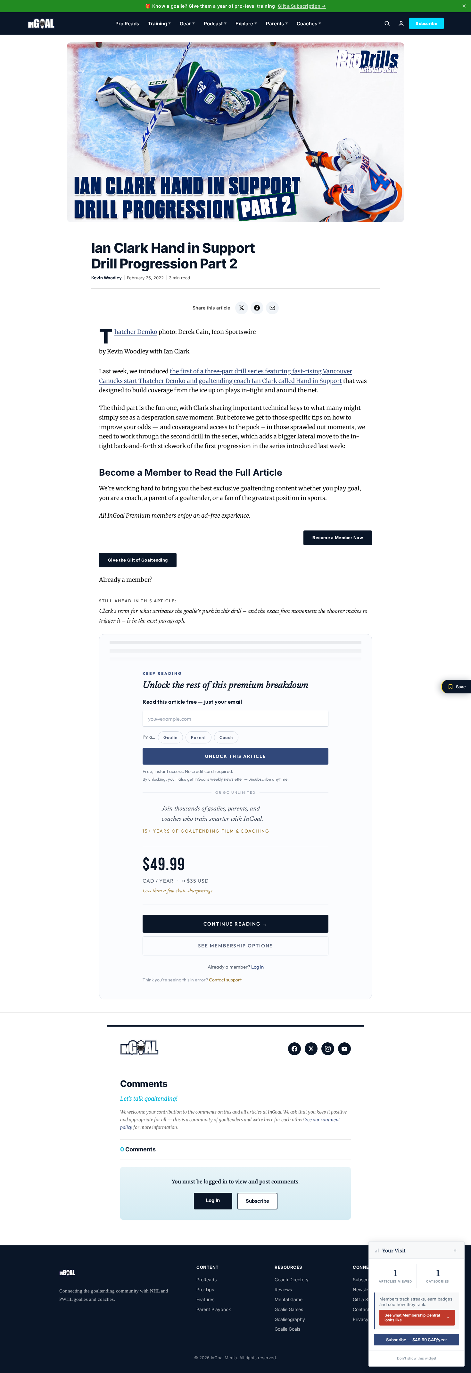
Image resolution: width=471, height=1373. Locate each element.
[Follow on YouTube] (344, 1048)
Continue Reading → (235, 924)
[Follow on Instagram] (327, 1048)
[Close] (455, 1250)
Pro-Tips (205, 1289)
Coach (226, 737)
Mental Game (288, 1299)
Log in (257, 967)
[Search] (387, 23)
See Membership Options (235, 946)
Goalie (170, 737)
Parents (277, 24)
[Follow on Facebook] (294, 1048)
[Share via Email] (272, 307)
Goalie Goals (287, 1329)
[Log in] (401, 23)
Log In (213, 1200)
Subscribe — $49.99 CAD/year (416, 1339)
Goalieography (290, 1319)
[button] (456, 686)
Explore (246, 24)
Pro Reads (127, 24)
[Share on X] (241, 307)
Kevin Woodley (106, 277)
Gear (187, 24)
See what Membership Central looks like (412, 1318)
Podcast (215, 24)
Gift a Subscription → (302, 6)
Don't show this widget (416, 1358)
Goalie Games (289, 1309)
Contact (361, 1309)
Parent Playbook (213, 1309)
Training (159, 24)
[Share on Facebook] (257, 307)
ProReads (206, 1279)
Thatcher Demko (135, 331)
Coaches (309, 24)
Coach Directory (292, 1279)
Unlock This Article (235, 756)
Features (205, 1299)
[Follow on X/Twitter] (311, 1048)
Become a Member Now (337, 537)
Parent (198, 737)
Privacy (360, 1319)
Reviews (283, 1289)
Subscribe (426, 23)
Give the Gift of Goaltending (138, 560)
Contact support (225, 980)
